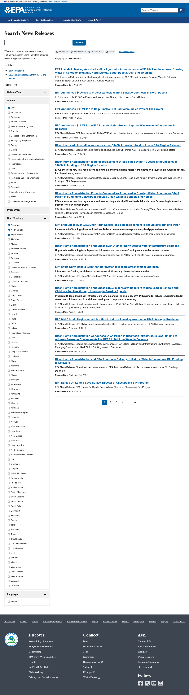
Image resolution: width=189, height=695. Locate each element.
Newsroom (88, 656)
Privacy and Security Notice (43, 677)
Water (111, 52)
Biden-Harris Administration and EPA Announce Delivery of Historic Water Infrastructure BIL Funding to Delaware (119, 361)
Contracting (35, 651)
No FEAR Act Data (39, 667)
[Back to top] (181, 687)
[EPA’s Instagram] (160, 683)
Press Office (13, 210)
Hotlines (142, 651)
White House (90, 677)
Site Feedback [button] (145, 667)
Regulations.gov (91, 662)
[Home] (28, 10)
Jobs (85, 651)
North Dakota (79, 52)
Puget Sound (97, 52)
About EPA (93, 20)
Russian (152, 621)
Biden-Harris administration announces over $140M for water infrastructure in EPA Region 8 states (118, 145)
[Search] (181, 10)
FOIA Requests (146, 656)
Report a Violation (71, 20)
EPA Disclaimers (147, 646)
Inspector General (93, 646)
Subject (11, 100)
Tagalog (164, 621)
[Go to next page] (129, 402)
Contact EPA (145, 641)
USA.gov (87, 672)
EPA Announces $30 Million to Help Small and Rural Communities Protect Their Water (109, 109)
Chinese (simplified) (52, 621)
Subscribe (88, 667)
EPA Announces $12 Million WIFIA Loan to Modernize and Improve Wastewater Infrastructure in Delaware (115, 127)
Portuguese (138, 621)
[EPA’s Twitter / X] (147, 683)
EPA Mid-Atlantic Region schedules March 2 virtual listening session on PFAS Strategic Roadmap (117, 319)
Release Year (14, 92)
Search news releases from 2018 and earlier (27, 76)
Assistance (9, 621)
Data (85, 641)
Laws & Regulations (44, 20)
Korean (125, 621)
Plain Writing (36, 672)
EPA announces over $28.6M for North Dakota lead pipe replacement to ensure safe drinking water (117, 225)
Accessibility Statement (41, 641)
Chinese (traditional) (77, 621)
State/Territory (15, 218)
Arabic (35, 621)
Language (12, 594)
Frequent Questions (148, 662)
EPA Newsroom (16, 70)
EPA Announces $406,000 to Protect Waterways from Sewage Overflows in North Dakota (111, 92)
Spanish (23, 621)
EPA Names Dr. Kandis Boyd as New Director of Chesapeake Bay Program (102, 383)
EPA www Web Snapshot (42, 656)
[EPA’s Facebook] (140, 683)
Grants (32, 662)
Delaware (63, 52)
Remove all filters (126, 52)
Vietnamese (179, 621)
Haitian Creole (110, 621)
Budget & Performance (41, 646)
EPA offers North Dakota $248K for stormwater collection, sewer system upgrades (107, 267)
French (95, 621)
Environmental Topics (17, 20)
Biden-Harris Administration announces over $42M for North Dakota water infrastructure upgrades (118, 246)
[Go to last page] (135, 402)
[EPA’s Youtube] (154, 683)
